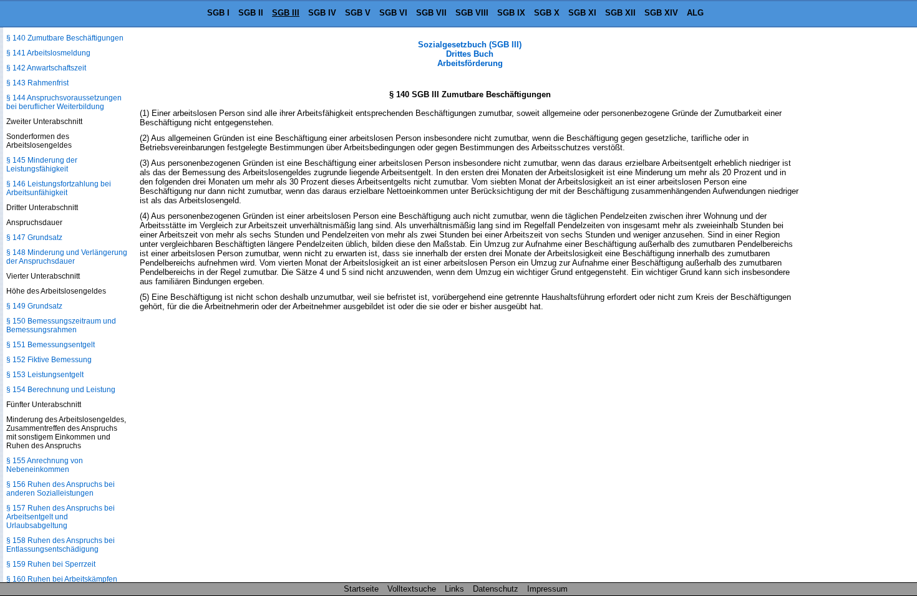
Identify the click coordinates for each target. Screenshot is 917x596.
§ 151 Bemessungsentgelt (50, 344)
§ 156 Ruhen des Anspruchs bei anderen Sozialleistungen (60, 488)
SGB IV (322, 12)
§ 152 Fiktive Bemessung (49, 359)
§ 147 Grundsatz (34, 237)
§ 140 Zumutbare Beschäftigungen (65, 38)
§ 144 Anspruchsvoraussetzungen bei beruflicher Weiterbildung (64, 102)
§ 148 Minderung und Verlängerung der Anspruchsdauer (66, 257)
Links (454, 589)
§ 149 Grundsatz (34, 306)
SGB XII (620, 12)
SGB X (547, 12)
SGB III (285, 12)
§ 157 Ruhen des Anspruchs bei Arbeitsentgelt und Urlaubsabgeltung (60, 517)
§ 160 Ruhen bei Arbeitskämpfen (61, 579)
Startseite (361, 589)
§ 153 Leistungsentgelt (45, 374)
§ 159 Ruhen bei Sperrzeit (50, 564)
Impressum (547, 589)
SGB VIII (471, 12)
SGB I (218, 12)
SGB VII (431, 12)
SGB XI (582, 12)
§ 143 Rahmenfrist (37, 83)
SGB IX (511, 12)
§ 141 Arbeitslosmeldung (48, 53)
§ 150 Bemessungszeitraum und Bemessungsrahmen (61, 325)
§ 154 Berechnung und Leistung (60, 389)
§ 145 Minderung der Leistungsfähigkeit (41, 164)
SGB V (358, 12)
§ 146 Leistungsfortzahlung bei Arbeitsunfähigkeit (58, 188)
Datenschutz (495, 589)
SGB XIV (661, 12)
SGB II (250, 12)
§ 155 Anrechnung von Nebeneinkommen (44, 465)
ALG (695, 12)
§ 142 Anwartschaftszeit (46, 68)
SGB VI (393, 12)
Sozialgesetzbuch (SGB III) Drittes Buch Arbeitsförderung (470, 54)
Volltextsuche (411, 589)
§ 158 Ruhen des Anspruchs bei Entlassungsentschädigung (60, 545)
